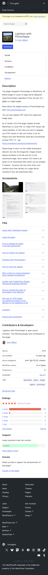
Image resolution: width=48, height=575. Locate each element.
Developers (6, 511)
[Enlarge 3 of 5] (43, 185)
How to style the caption (12, 267)
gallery (36, 380)
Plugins (28, 492)
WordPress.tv (9, 515)
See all (43, 429)
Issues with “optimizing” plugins (15, 230)
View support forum (10, 451)
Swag (28, 515)
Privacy (5, 496)
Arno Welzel (23, 40)
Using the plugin (8, 237)
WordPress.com (9, 523)
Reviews (8, 61)
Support (7, 78)
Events (28, 507)
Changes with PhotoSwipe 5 (14, 260)
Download (8, 47)
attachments (28, 380)
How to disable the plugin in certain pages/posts (12, 245)
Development (10, 72)
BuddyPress (8, 534)
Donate (29, 511)
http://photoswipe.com (16, 110)
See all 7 (43, 375)
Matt (5, 527)
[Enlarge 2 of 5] (20, 197)
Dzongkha (11, 544)
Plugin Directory (8, 10)
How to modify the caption (13, 253)
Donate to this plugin (10, 471)
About (4, 484)
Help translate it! (40, 16)
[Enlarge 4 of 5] (43, 196)
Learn (4, 504)
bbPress (6, 530)
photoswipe (41, 384)
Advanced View (8, 391)
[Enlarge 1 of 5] (20, 185)
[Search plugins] (26, 24)
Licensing (6, 310)
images (42, 380)
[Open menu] (44, 3)
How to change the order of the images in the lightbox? (14, 291)
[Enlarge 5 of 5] (43, 209)
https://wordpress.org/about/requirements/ (19, 143)
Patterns (28, 496)
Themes (28, 488)
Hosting (5, 492)
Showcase (29, 484)
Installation (9, 67)
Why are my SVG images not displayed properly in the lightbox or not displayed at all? (15, 300)
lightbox (32, 384)
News (4, 488)
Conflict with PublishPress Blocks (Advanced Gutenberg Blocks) (16, 283)
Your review (7, 429)
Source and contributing (12, 317)
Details (7, 55)
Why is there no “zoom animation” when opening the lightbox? (16, 274)
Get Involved (30, 504)
